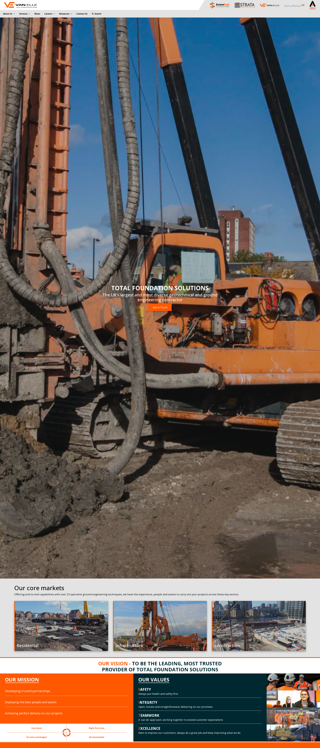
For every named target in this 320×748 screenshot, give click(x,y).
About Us (7, 13)
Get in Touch (160, 307)
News (37, 13)
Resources (64, 13)
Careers (48, 13)
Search (97, 13)
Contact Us (82, 13)
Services (23, 13)
